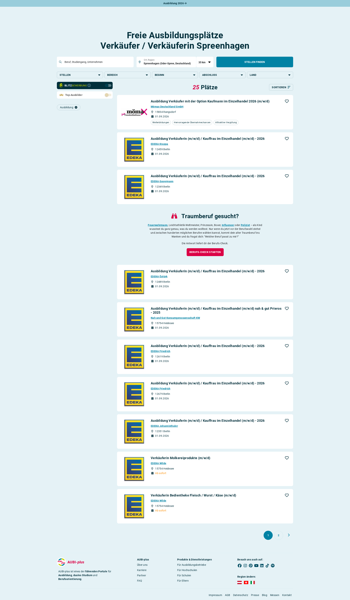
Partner (141, 575)
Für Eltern (183, 580)
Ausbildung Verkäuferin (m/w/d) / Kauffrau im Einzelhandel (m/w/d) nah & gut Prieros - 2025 (216, 310)
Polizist (245, 225)
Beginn (159, 74)
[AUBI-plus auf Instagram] (245, 565)
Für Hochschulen (187, 570)
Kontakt (287, 595)
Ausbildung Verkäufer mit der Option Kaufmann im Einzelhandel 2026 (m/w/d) (210, 101)
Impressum (215, 595)
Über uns (142, 564)
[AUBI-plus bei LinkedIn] (261, 565)
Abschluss (209, 74)
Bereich (112, 74)
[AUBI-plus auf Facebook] (239, 565)
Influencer (228, 225)
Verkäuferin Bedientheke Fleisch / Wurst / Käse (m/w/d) (193, 495)
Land (253, 74)
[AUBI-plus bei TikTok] (267, 565)
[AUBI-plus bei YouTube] (256, 565)
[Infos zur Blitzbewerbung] (89, 85)
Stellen (65, 74)
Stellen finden (254, 62)
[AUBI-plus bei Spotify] (273, 565)
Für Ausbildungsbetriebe (191, 564)
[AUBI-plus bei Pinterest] (250, 565)
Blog (264, 595)
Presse (255, 595)
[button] (287, 101)
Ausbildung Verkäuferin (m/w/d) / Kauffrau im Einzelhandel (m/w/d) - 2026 (208, 139)
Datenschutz (240, 595)
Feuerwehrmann (158, 225)
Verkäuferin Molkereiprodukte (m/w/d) (180, 458)
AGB (227, 595)
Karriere (141, 570)
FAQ (139, 580)
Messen (274, 595)
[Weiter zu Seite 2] (288, 535)
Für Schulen (184, 575)
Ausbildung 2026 (173, 3)
